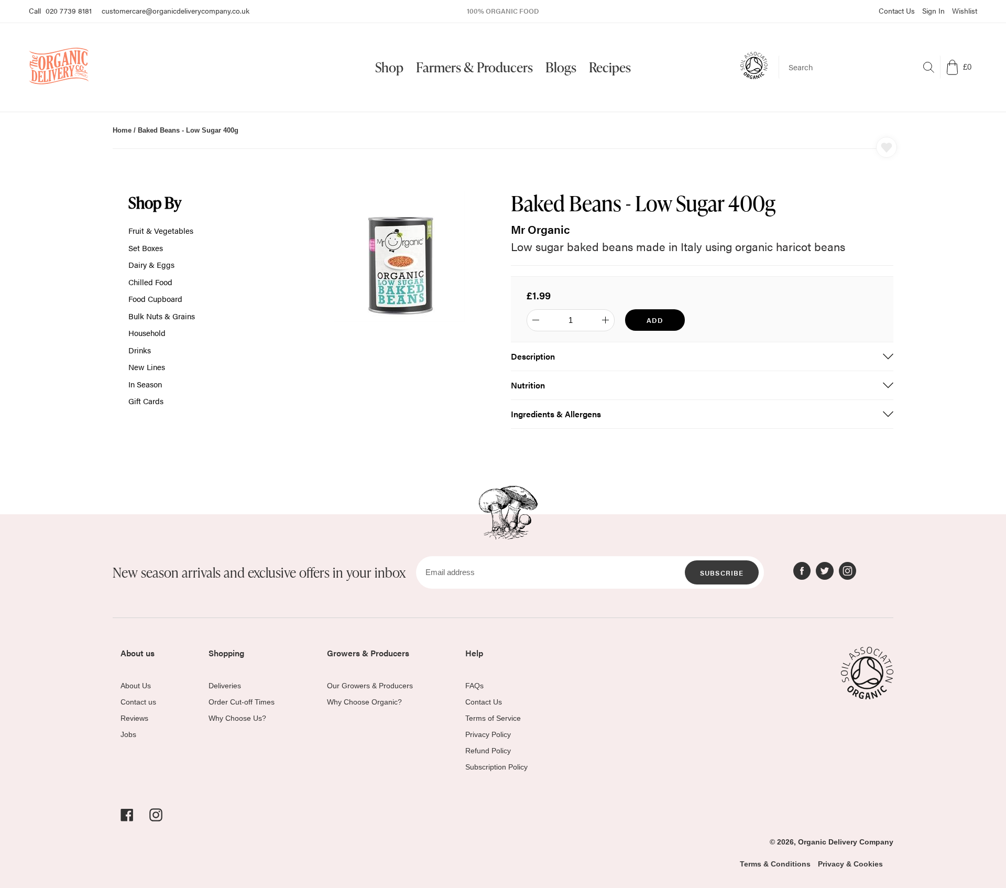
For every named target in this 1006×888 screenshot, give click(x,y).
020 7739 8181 (69, 10)
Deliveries (225, 685)
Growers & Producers (368, 653)
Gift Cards (145, 400)
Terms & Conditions (775, 864)
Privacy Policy (488, 734)
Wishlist (964, 10)
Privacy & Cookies (850, 864)
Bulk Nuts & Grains (161, 315)
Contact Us (897, 10)
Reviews (134, 718)
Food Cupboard (155, 298)
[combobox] (860, 67)
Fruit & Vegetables (160, 230)
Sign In (933, 10)
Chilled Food (150, 281)
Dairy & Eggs (151, 264)
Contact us (138, 702)
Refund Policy (488, 750)
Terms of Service (493, 718)
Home (122, 130)
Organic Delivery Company (845, 842)
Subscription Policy (496, 767)
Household (147, 332)
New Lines (146, 366)
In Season (145, 383)
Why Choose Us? (237, 718)
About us (138, 653)
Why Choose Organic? (364, 702)
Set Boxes (145, 247)
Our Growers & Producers (370, 685)
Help (474, 653)
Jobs (128, 734)
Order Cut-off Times (242, 702)
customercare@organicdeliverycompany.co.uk (175, 10)
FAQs (474, 685)
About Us (136, 685)
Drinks (139, 349)
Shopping (226, 653)
